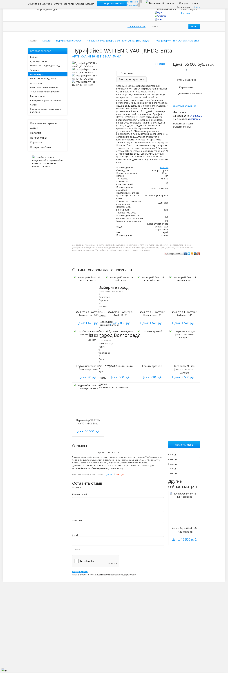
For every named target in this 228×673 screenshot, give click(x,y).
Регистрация (183, 7)
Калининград (105, 343)
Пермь (102, 377)
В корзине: (155, 3)
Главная (32, 40)
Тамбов (102, 383)
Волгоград (104, 296)
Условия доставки (183, 123)
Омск (101, 359)
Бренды (34, 56)
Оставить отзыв (184, 444)
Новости (35, 133)
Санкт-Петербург (108, 312)
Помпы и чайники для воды (43, 78)
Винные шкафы (37, 96)
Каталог (89, 3)
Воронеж (103, 300)
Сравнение (132, 1)
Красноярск (104, 340)
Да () (109, 474)
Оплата (58, 3)
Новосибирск (105, 321)
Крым (101, 346)
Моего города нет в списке (113, 387)
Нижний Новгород (108, 324)
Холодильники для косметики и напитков (45, 110)
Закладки (132, 5)
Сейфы (33, 104)
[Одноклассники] (192, 254)
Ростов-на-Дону (107, 365)
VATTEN (164, 167)
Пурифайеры (36, 74)
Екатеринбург (106, 331)
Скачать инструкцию (184, 105)
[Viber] (158, 19)
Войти (196, 7)
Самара (102, 315)
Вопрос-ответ (38, 137)
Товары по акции (136, 26)
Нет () (120, 474)
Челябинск (104, 352)
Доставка (47, 3)
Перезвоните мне (114, 3)
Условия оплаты (182, 126)
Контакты (68, 3)
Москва (102, 306)
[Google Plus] (198, 254)
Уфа (100, 371)
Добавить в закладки (190, 93)
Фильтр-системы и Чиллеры (44, 87)
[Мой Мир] (195, 254)
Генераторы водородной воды (45, 65)
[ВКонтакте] (185, 254)
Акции (34, 128)
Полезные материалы (43, 123)
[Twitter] (188, 254)
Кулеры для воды (38, 61)
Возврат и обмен (40, 147)
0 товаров (168, 3)
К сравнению (186, 87)
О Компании (34, 3)
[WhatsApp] (160, 16)
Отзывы (79, 3)
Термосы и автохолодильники (45, 91)
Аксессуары (36, 83)
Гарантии (36, 142)
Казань (102, 337)
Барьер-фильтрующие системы (45, 100)
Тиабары (34, 70)
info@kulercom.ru (166, 8)
